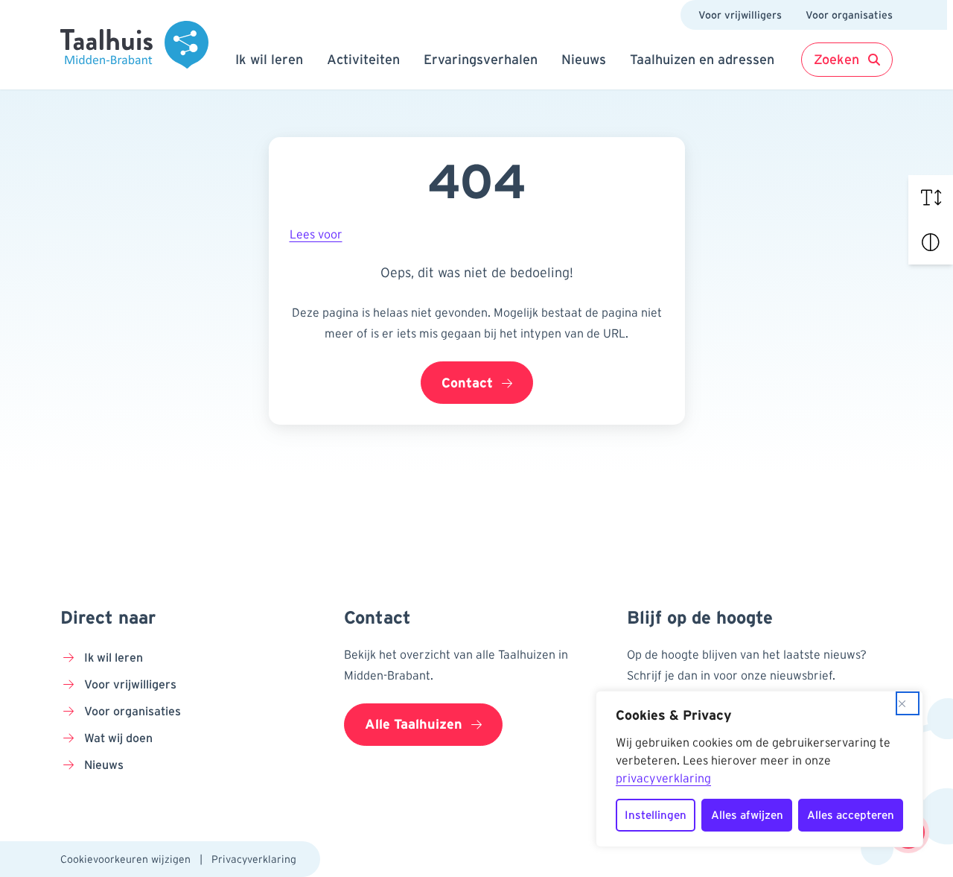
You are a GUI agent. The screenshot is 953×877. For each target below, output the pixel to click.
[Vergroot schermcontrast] (930, 242)
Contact (467, 383)
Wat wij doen (118, 737)
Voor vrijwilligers (740, 15)
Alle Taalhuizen (413, 724)
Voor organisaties (849, 15)
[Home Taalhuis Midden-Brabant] (134, 44)
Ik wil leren (269, 59)
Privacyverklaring (253, 859)
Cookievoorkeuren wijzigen (125, 859)
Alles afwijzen (747, 814)
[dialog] (759, 769)
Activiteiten (363, 59)
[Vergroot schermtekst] (930, 197)
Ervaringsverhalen (481, 59)
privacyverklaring (663, 778)
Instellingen (655, 814)
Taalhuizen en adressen (702, 59)
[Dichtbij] (908, 703)
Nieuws (583, 59)
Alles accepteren (850, 814)
